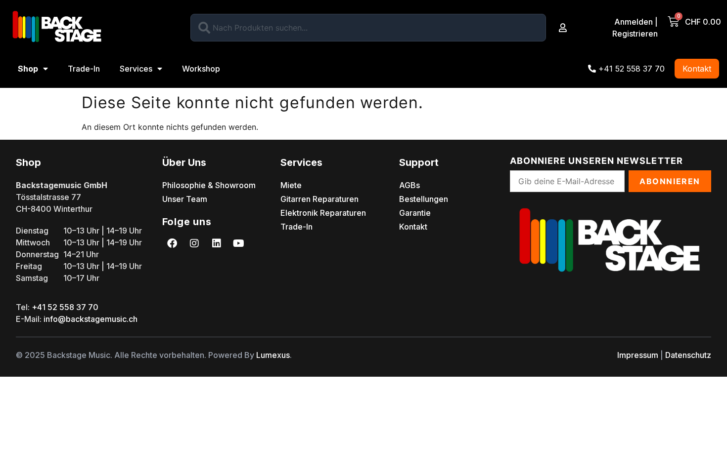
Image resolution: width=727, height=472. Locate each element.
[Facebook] (172, 243)
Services (136, 69)
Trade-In (84, 69)
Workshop (201, 69)
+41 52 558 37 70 (65, 307)
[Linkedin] (217, 243)
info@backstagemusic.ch (90, 319)
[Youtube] (239, 243)
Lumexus (273, 355)
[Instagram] (194, 243)
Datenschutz (688, 355)
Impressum (637, 355)
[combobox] (368, 27)
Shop (28, 69)
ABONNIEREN (669, 181)
